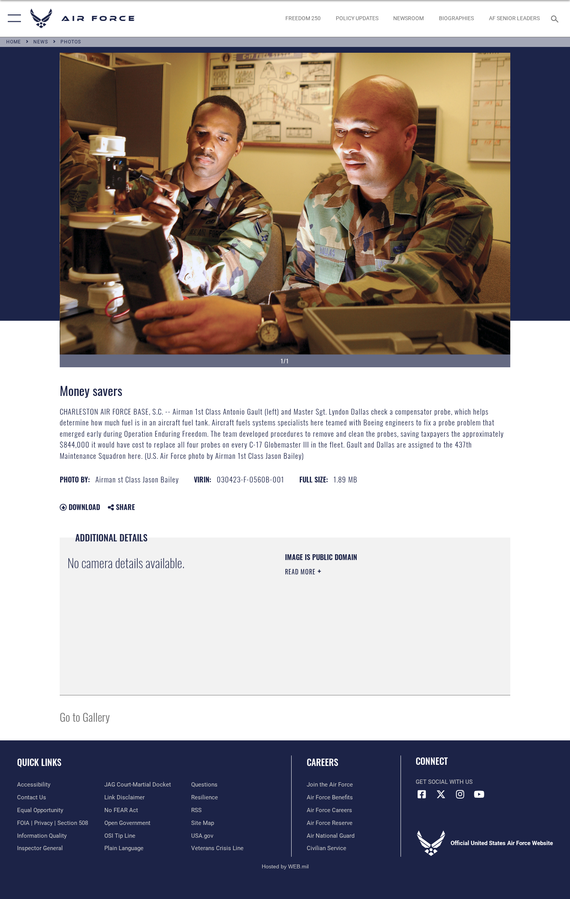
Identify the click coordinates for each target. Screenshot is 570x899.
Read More (301, 571)
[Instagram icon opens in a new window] (460, 794)
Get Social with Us (444, 781)
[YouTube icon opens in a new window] (479, 794)
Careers (322, 762)
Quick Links (39, 762)
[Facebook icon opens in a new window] (421, 794)
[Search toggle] (556, 18)
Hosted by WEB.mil (285, 866)
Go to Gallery (85, 716)
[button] (12, 18)
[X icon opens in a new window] (441, 794)
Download (83, 507)
